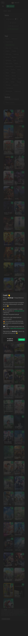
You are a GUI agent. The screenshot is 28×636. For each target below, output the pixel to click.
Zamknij (21, 339)
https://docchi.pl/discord (17, 328)
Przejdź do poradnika (10, 339)
